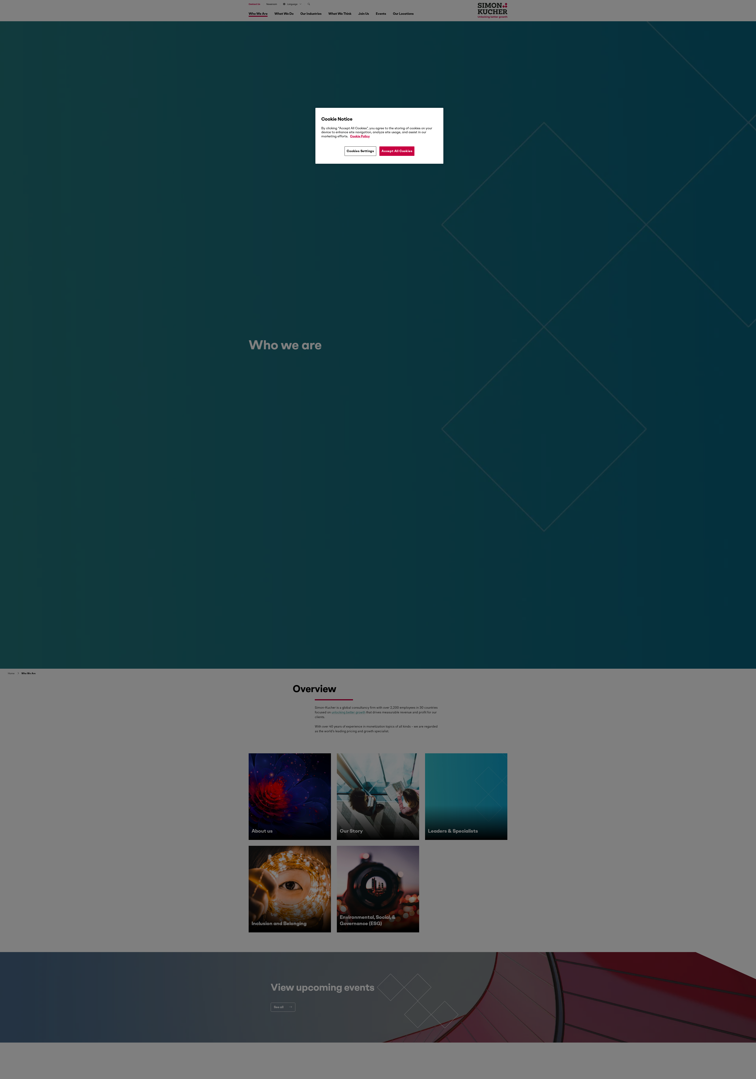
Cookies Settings (360, 151)
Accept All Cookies (397, 151)
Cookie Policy (360, 136)
